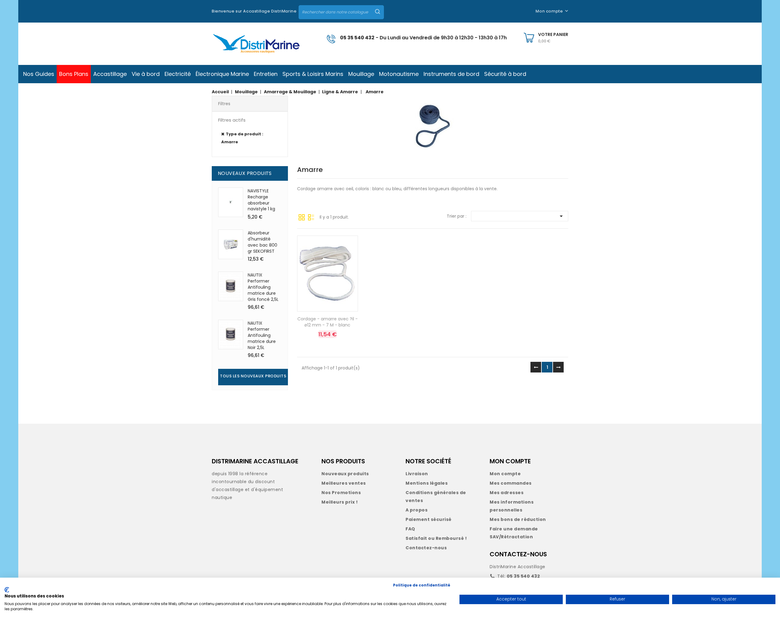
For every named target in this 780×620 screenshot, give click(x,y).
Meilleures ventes (343, 483)
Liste (311, 216)
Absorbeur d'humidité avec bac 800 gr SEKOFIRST (262, 242)
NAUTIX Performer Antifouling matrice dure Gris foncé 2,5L (263, 287)
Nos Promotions (341, 493)
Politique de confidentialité (421, 585)
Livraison (417, 474)
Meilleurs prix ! (339, 502)
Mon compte (505, 474)
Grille (302, 216)
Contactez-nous (426, 548)
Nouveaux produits (345, 474)
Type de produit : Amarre (242, 138)
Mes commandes (511, 483)
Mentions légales (427, 483)
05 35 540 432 (357, 37)
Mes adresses (506, 493)
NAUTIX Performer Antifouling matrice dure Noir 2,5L (262, 335)
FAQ (410, 529)
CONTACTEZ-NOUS (518, 554)
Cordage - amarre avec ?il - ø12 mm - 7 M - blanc (327, 322)
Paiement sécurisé (429, 519)
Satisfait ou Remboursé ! (436, 538)
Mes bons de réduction (518, 519)
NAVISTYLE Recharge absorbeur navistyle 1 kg (261, 200)
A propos (416, 510)
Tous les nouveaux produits (253, 376)
